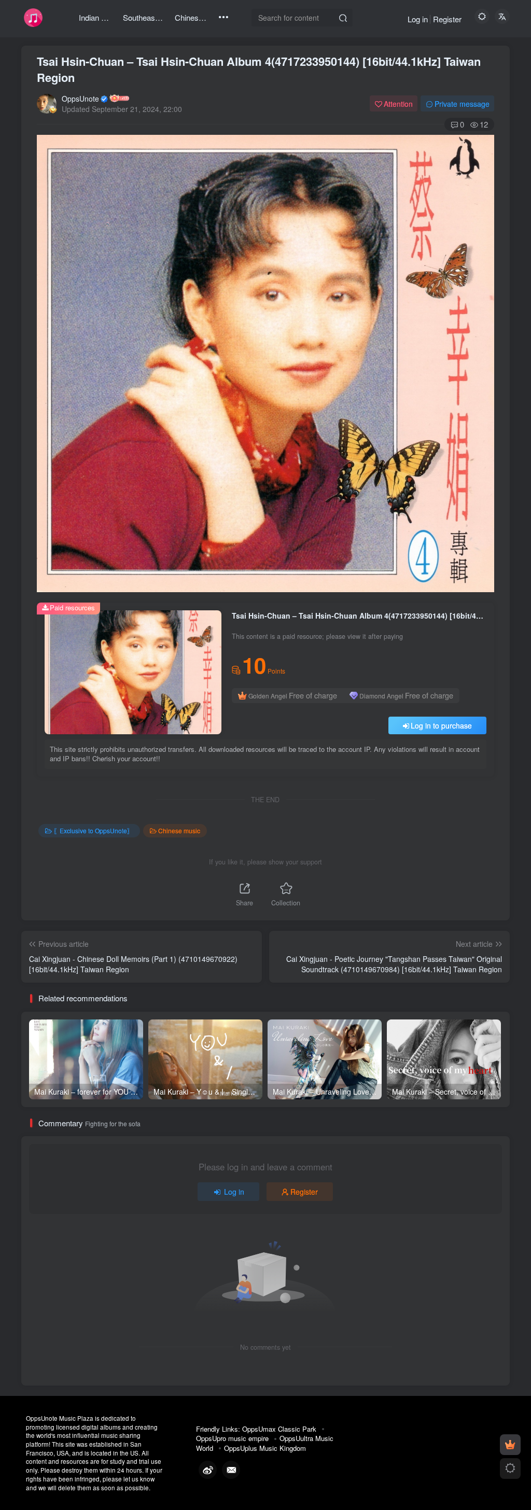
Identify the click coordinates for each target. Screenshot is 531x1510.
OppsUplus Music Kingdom (265, 1448)
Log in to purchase (441, 725)
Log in (418, 18)
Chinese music (179, 830)
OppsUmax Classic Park (279, 1429)
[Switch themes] (510, 1468)
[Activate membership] (510, 1444)
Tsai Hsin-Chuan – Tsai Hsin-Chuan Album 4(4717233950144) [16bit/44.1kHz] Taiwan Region (259, 69)
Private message (462, 104)
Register (447, 18)
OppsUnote (80, 98)
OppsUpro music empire (232, 1438)
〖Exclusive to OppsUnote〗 (93, 830)
